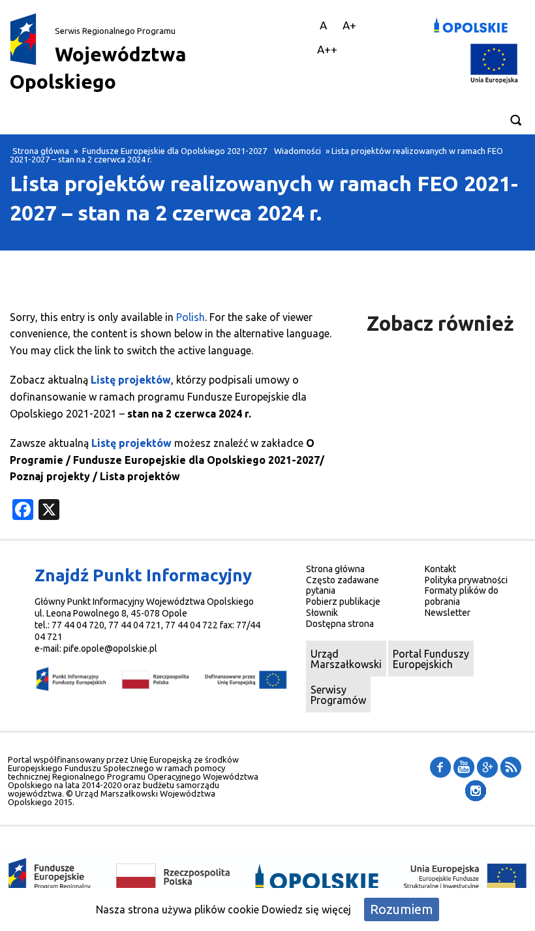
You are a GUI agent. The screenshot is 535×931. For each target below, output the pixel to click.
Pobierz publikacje (343, 601)
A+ (349, 25)
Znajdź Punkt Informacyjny (143, 575)
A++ (327, 49)
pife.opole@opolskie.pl (110, 648)
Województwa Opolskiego (98, 59)
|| (301, 25)
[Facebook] (440, 766)
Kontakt (440, 569)
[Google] (487, 766)
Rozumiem (401, 909)
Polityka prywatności (466, 580)
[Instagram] (475, 790)
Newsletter (447, 612)
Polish (190, 317)
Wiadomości (297, 150)
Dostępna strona (340, 623)
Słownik (322, 612)
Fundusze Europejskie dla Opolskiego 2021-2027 (174, 150)
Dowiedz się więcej (306, 909)
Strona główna (40, 150)
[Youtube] (464, 766)
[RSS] (511, 766)
